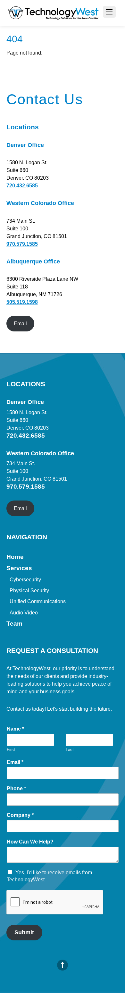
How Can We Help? (30, 841)
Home (15, 556)
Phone (16, 788)
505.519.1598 (22, 302)
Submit (24, 932)
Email (20, 323)
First (11, 749)
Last (70, 749)
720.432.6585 (22, 185)
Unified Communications (38, 601)
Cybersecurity (25, 579)
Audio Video (24, 612)
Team (14, 623)
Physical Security (29, 590)
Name (15, 729)
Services (19, 568)
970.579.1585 (22, 244)
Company (20, 815)
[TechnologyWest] (53, 14)
